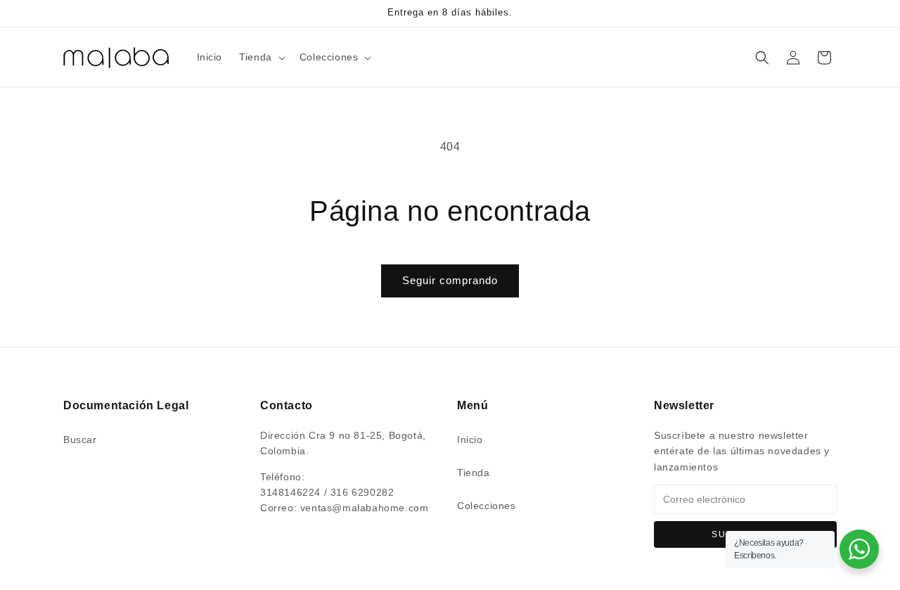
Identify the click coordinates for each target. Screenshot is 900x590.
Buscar (80, 439)
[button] (261, 57)
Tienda (473, 472)
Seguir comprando (450, 280)
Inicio (470, 439)
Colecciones (486, 505)
